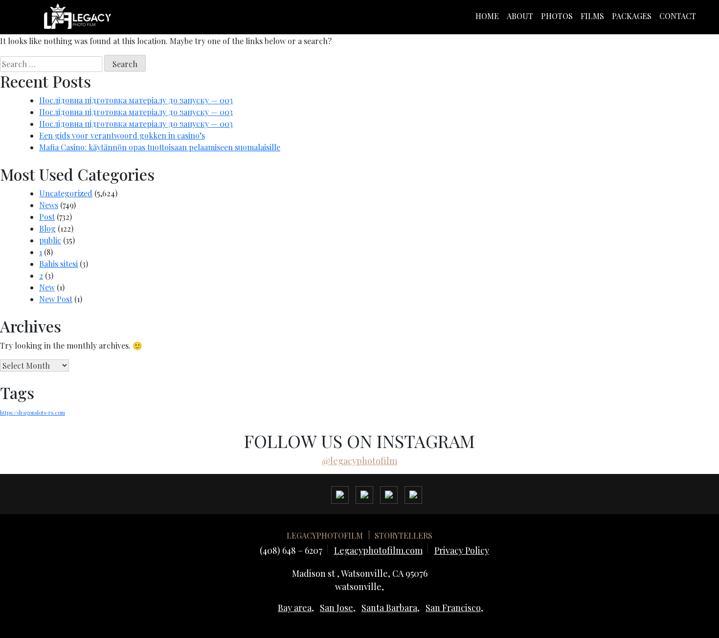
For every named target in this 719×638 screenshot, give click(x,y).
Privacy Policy (461, 550)
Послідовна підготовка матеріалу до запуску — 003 (136, 100)
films (592, 16)
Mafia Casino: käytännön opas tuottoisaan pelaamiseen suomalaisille (159, 147)
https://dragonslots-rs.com (32, 412)
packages (632, 16)
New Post (55, 299)
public (50, 240)
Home (487, 16)
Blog (47, 228)
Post (47, 217)
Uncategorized (65, 193)
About (520, 16)
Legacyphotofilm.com (378, 550)
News (48, 205)
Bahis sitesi (58, 264)
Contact (677, 16)
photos (557, 16)
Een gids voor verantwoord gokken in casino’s (122, 135)
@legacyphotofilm (359, 461)
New (47, 287)
